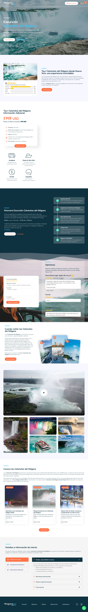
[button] (85, 2)
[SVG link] (10, 3)
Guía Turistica (10, 487)
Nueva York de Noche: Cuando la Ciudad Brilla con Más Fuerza (71, 511)
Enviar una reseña (13, 302)
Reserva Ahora (72, 3)
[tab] (17, 560)
